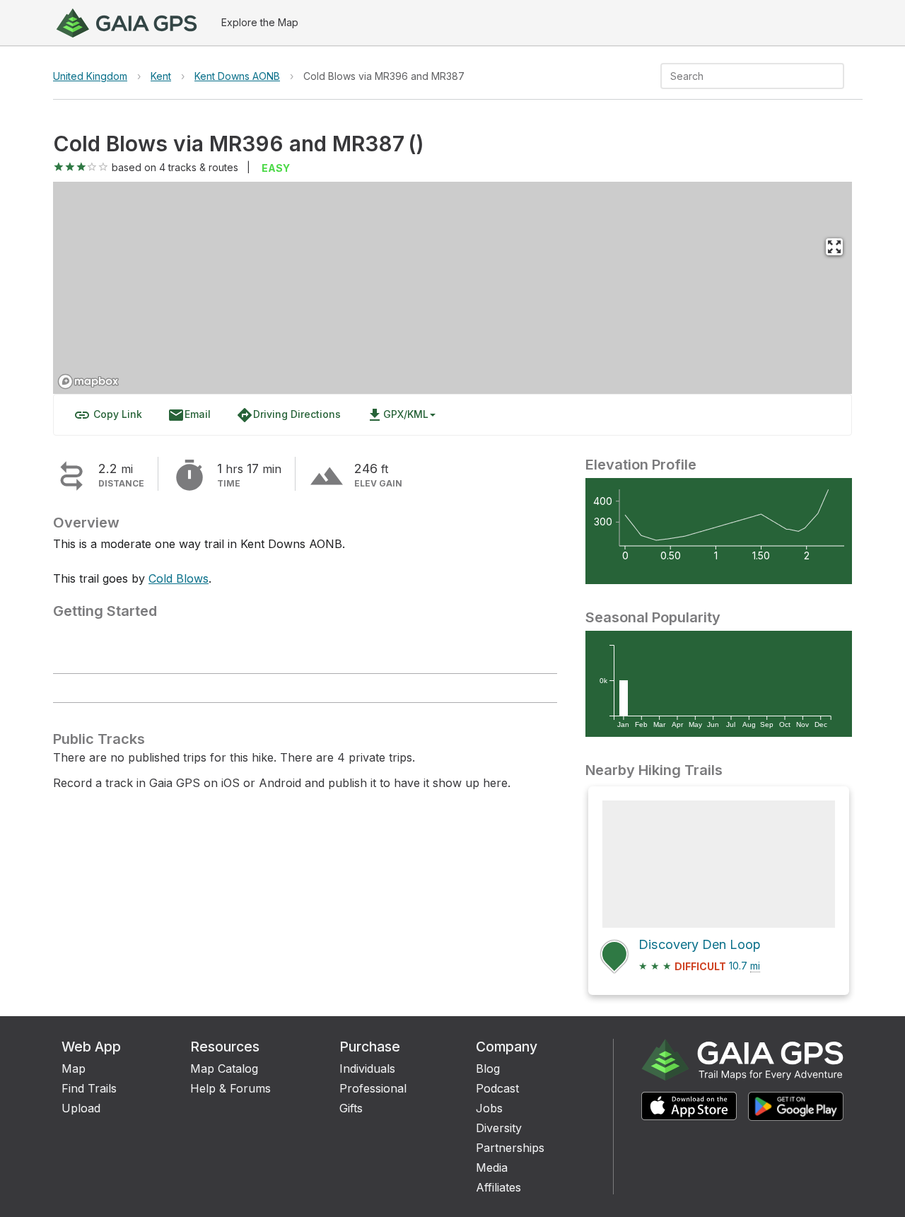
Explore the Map (259, 22)
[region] (452, 288)
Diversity (499, 1128)
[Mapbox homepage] (88, 381)
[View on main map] (834, 246)
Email (189, 415)
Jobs (489, 1108)
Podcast (497, 1088)
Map (74, 1068)
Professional (373, 1088)
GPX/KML (397, 415)
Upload (81, 1108)
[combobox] (741, 76)
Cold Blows (178, 578)
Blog (488, 1068)
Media (492, 1167)
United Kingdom (90, 76)
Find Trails (89, 1088)
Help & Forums (230, 1088)
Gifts (351, 1108)
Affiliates (498, 1187)
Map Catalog (224, 1068)
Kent (161, 76)
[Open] (837, 77)
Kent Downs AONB (237, 76)
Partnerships (510, 1148)
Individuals (367, 1068)
